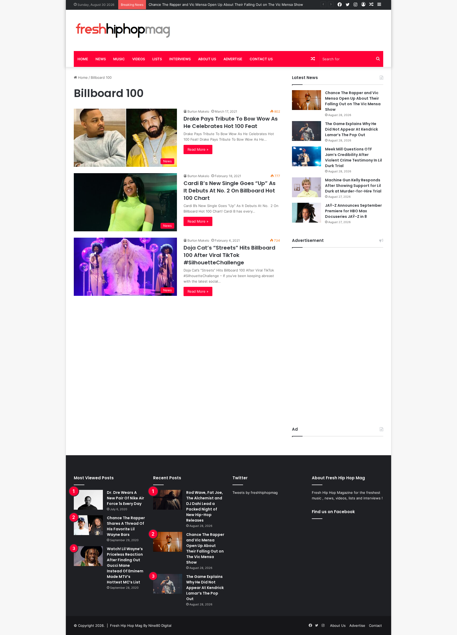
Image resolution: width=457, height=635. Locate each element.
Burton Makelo (198, 111)
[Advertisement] (281, 27)
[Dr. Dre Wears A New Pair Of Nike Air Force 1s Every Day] (88, 500)
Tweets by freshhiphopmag (255, 492)
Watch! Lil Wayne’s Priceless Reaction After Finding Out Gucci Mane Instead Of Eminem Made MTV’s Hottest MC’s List (125, 565)
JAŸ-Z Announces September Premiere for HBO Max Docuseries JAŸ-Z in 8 (353, 211)
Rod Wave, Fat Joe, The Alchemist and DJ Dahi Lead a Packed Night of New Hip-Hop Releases (204, 506)
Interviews (180, 59)
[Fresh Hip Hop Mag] (123, 30)
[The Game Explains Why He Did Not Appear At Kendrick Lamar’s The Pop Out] (306, 131)
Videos (138, 59)
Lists (157, 59)
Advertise (232, 59)
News (100, 59)
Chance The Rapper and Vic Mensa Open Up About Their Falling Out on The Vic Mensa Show (226, 4)
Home (82, 59)
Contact (375, 625)
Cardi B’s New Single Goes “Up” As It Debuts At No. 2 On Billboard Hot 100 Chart (230, 191)
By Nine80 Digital (156, 625)
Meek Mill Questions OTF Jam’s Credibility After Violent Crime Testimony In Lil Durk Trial (353, 157)
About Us (207, 59)
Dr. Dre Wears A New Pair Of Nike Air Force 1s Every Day (125, 498)
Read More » (198, 149)
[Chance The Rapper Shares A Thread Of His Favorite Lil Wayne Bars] (88, 525)
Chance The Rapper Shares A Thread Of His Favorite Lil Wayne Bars (126, 526)
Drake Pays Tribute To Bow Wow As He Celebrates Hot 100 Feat (231, 122)
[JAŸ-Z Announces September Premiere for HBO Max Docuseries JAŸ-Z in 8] (306, 213)
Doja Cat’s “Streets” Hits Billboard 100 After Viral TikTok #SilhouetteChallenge (229, 255)
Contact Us (261, 59)
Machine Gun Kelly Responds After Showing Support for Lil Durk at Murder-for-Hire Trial (353, 185)
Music (119, 59)
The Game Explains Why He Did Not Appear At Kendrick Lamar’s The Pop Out (351, 129)
